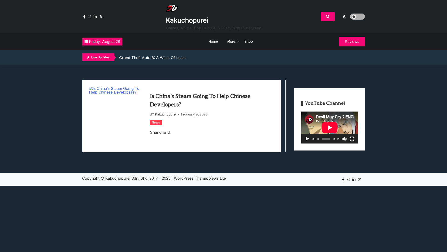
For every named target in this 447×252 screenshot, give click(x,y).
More (231, 41)
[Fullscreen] (352, 138)
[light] (351, 16)
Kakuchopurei (187, 20)
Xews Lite (217, 178)
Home (213, 41)
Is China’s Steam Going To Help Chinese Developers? (200, 100)
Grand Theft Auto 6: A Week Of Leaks (152, 57)
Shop (248, 41)
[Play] (307, 138)
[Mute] (344, 138)
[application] (329, 128)
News (156, 122)
